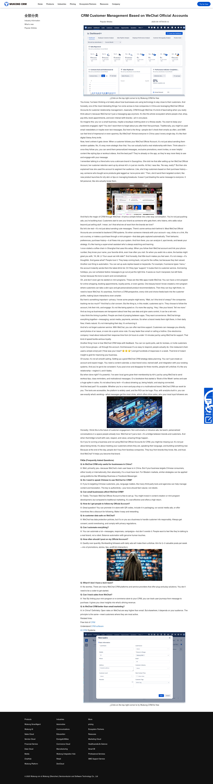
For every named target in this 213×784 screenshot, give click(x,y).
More (90, 719)
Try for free (204, 4)
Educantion (60, 734)
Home (40, 4)
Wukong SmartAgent (33, 724)
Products (50, 4)
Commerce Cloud (63, 744)
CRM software (97, 626)
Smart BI (91, 749)
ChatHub (28, 758)
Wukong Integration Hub (65, 754)
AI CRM (83, 630)
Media (27, 754)
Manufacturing (62, 749)
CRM (93, 622)
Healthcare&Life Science (97, 744)
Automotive (60, 724)
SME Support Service (96, 758)
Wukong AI (29, 729)
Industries (62, 4)
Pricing (73, 4)
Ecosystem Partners (88, 4)
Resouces (104, 4)
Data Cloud (29, 749)
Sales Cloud (29, 734)
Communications (63, 729)
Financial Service (31, 744)
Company (116, 4)
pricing (90, 724)
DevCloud (60, 763)
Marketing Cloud (94, 739)
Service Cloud (30, 739)
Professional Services (96, 754)
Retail (58, 758)
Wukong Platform (31, 763)
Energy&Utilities (62, 739)
